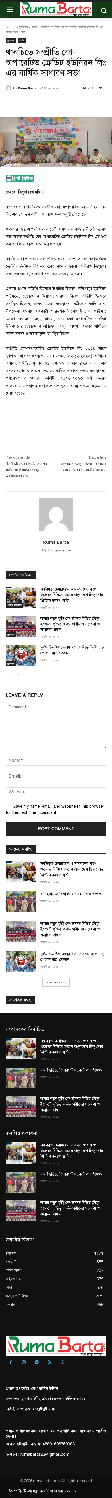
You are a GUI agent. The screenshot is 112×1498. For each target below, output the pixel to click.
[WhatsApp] (69, 102)
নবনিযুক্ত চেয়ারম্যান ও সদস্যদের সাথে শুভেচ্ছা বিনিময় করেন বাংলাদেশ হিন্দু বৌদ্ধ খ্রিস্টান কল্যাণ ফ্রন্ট (71, 595)
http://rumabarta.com (56, 550)
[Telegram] (37, 1363)
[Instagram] (24, 1363)
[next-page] (18, 675)
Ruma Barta (27, 88)
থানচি (34, 27)
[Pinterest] (56, 102)
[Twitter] (43, 102)
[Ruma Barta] (9, 88)
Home (11, 27)
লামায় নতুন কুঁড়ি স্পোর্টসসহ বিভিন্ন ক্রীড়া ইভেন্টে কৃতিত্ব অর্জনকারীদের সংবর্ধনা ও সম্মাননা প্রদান (70, 624)
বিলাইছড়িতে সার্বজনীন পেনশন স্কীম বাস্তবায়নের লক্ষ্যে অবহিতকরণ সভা (26, 470)
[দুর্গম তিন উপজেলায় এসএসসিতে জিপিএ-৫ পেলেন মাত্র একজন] (21, 655)
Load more (54, 982)
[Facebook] (29, 102)
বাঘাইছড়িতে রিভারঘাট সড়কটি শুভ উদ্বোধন (72, 894)
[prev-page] (9, 675)
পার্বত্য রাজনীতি (14, 605)
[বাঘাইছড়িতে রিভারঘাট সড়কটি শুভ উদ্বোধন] (21, 901)
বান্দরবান (23, 27)
